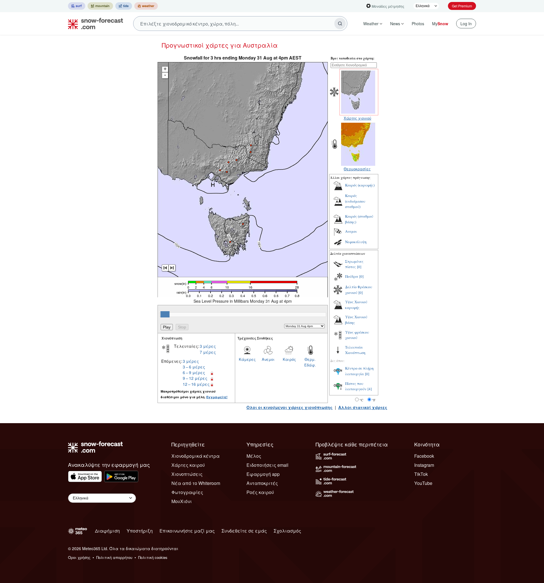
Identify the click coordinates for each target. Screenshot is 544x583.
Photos (418, 23)
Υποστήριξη (140, 530)
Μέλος (253, 456)
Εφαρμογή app (263, 474)
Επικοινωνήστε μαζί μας (187, 530)
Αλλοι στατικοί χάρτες (362, 407)
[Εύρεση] (340, 23)
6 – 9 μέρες (194, 372)
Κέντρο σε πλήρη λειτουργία (359, 371)
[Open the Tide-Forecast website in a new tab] (123, 6)
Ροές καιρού (260, 492)
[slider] (164, 314)
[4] (369, 388)
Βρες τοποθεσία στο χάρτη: (352, 58)
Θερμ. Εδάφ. (310, 362)
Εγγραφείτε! (217, 397)
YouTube (423, 483)
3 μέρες (208, 346)
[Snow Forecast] (94, 23)
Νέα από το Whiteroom (195, 483)
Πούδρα (351, 276)
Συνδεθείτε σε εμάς (244, 530)
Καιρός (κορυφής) (360, 185)
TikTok (421, 474)
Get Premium (462, 5)
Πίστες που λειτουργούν (355, 386)
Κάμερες (247, 359)
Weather (371, 23)
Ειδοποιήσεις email (267, 465)
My (440, 23)
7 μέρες (208, 352)
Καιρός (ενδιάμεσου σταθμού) (355, 201)
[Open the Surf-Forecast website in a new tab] (76, 6)
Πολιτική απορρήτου (114, 557)
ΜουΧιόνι (181, 501)
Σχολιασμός (287, 530)
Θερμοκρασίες (357, 168)
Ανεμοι (268, 359)
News (395, 23)
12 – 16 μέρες (196, 384)
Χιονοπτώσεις (187, 474)
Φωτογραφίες (187, 492)
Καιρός (289, 359)
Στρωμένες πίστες (354, 264)
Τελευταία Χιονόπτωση (355, 350)
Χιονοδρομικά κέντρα (195, 456)
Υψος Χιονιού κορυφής (356, 304)
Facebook (424, 456)
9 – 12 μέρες (195, 378)
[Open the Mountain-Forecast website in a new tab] (100, 6)
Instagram (424, 465)
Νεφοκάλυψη (356, 241)
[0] (359, 266)
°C (361, 400)
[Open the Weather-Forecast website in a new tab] (146, 6)
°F (373, 400)
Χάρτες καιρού (188, 465)
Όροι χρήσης (79, 557)
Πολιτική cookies (152, 557)
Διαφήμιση (107, 530)
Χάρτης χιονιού (357, 118)
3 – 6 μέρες (194, 367)
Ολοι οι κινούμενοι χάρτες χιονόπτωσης (289, 407)
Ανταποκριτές (262, 483)
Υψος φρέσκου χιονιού (357, 335)
